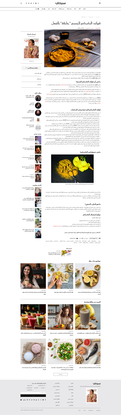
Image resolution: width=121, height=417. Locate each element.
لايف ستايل (54, 9)
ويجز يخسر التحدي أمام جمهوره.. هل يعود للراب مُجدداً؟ (28, 139)
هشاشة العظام (85, 243)
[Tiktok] (31, 3)
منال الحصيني (31, 126)
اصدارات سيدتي (70, 402)
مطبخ (42, 9)
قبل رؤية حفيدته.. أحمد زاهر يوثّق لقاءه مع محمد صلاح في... (28, 167)
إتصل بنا (79, 410)
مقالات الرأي (38, 93)
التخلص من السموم (70, 241)
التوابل (89, 241)
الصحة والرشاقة (29, 385)
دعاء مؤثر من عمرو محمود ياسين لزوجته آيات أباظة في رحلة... (28, 148)
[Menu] (100, 3)
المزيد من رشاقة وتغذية (92, 302)
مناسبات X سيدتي (56, 386)
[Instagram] (29, 3)
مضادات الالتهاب (62, 241)
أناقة (80, 9)
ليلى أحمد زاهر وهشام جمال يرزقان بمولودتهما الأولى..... (28, 230)
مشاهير (84, 9)
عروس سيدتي (70, 399)
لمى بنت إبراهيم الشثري (30, 97)
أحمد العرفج (32, 121)
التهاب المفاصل (97, 243)
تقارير (72, 396)
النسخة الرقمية (31, 61)
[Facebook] (26, 3)
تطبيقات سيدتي (56, 399)
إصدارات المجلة (31, 34)
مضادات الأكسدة (78, 241)
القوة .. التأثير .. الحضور (38, 73)
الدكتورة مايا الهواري (30, 112)
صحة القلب (75, 243)
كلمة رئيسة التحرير (32, 68)
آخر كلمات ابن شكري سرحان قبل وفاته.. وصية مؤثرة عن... (28, 209)
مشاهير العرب (32, 137)
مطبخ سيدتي (70, 386)
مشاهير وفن (43, 387)
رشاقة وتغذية (98, 28)
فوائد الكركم (84, 241)
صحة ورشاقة (69, 9)
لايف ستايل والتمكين (41, 385)
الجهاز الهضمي (88, 91)
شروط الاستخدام (98, 410)
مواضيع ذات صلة (95, 261)
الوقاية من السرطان (49, 241)
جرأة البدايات (39, 84)
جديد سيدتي (37, 134)
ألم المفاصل (91, 243)
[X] (33, 3)
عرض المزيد (60, 374)
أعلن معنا (84, 410)
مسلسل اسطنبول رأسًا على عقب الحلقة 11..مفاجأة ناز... (28, 188)
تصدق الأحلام (39, 79)
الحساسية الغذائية (57, 226)
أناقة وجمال (36, 387)
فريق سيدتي (57, 396)
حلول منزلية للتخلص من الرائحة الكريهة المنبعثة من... (28, 220)
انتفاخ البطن (49, 94)
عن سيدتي (58, 389)
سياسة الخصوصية (90, 410)
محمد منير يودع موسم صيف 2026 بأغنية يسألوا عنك (28, 158)
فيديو (36, 9)
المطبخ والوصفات (29, 387)
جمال (75, 9)
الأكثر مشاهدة (37, 185)
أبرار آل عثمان (31, 104)
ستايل (72, 392)
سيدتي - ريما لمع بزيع (90, 28)
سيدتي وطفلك (61, 9)
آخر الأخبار (58, 405)
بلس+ (49, 9)
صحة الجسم (56, 241)
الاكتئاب (80, 243)
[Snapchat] (36, 3)
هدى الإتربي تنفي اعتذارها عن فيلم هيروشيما (28, 177)
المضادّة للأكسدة (63, 85)
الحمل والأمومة (29, 390)
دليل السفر (71, 405)
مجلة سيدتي (57, 383)
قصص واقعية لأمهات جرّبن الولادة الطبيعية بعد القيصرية (28, 199)
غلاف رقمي (57, 402)
